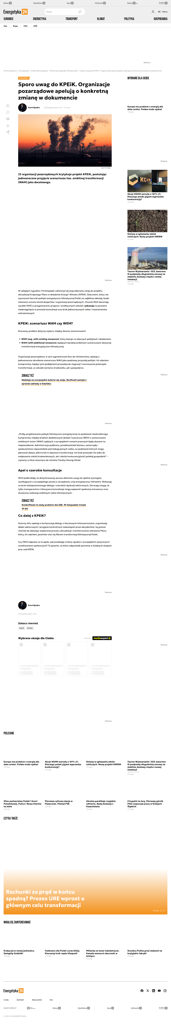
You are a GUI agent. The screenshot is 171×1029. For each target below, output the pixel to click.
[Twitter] (147, 990)
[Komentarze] (7, 112)
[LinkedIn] (153, 990)
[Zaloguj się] (153, 12)
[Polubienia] (7, 105)
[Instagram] (165, 990)
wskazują (89, 305)
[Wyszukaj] (79, 12)
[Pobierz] (7, 125)
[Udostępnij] (7, 132)
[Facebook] (142, 990)
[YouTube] (159, 990)
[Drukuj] (7, 118)
